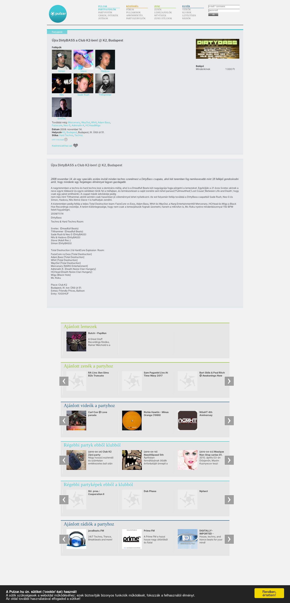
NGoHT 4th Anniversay (205, 414)
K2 (63, 132)
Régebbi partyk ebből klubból (92, 445)
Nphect (203, 491)
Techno (78, 135)
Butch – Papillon (97, 333)
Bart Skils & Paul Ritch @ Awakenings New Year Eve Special (212, 375)
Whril (94, 122)
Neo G (67, 125)
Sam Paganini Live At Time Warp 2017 (156, 374)
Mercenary (74, 122)
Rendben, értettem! (269, 593)
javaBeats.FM (96, 530)
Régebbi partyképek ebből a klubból (98, 484)
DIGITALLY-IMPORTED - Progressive (206, 533)
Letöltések (189, 15)
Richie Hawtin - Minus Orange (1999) (156, 414)
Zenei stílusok (163, 18)
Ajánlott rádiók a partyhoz (89, 524)
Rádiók (186, 18)
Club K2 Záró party (100, 454)
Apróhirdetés (134, 15)
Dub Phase (150, 491)
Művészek (160, 15)
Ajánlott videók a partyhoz (89, 405)
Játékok (103, 18)
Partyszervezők (136, 18)
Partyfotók (105, 12)
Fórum (130, 9)
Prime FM (149, 530)
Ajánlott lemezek (80, 326)
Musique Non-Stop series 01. (211, 454)
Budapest (71, 132)
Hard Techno (66, 135)
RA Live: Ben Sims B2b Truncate (98, 374)
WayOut (85, 122)
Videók (186, 9)
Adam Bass (104, 122)
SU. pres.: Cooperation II (96, 493)
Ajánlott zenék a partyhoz (88, 366)
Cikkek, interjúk (108, 15)
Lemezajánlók (163, 12)
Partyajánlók (107, 9)
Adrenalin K (78, 125)
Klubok (186, 12)
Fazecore (57, 125)
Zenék (158, 9)
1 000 (230, 69)
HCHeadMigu (92, 125)
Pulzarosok (133, 12)
